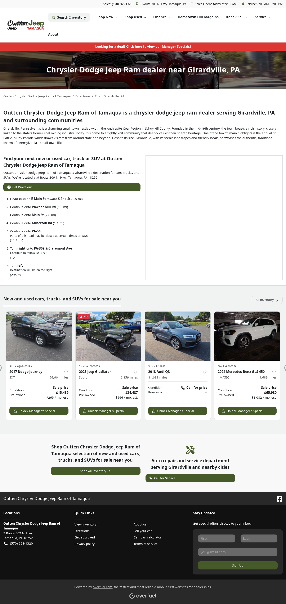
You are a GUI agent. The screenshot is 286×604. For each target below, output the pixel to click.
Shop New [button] (105, 17)
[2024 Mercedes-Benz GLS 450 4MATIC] (247, 336)
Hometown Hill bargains (198, 17)
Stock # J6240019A (20, 366)
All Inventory (265, 300)
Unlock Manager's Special (36, 411)
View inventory (86, 524)
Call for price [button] (196, 387)
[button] (161, 4)
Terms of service (146, 544)
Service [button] (261, 17)
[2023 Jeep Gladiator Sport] (108, 336)
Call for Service (164, 478)
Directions (82, 531)
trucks (127, 172)
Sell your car (143, 531)
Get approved (85, 537)
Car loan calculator (147, 537)
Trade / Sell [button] (234, 17)
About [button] (53, 34)
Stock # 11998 (156, 366)
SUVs (7, 177)
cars (119, 172)
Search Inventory (71, 17)
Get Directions (22, 187)
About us (140, 524)
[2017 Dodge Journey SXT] (39, 336)
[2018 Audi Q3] (178, 336)
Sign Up (237, 565)
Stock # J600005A (89, 366)
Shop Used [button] (133, 17)
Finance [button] (159, 17)
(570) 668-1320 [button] (21, 543)
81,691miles (157, 377)
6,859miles (129, 377)
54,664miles (58, 377)
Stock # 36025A (227, 366)
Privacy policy (85, 544)
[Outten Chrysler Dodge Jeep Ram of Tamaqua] (26, 25)
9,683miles (268, 377)
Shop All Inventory (93, 471)
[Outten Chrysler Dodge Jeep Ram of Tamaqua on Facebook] (278, 498)
